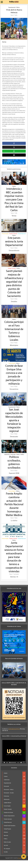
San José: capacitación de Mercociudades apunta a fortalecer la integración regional (14, 420)
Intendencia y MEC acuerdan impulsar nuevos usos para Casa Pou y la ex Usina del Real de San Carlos (14, 200)
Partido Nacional (22, 233)
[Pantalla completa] (23, 762)
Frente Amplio (5, 233)
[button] (14, 751)
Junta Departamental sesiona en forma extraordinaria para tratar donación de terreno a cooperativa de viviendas (14, 557)
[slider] (12, 762)
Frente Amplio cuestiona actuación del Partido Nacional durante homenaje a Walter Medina (14, 505)
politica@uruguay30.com (14, 729)
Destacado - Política (15, 454)
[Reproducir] (4, 762)
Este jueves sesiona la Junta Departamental (14, 242)
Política (18, 7)
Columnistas (7, 454)
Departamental (11, 7)
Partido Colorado (13, 233)
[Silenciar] (21, 762)
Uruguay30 (20, 858)
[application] (14, 751)
